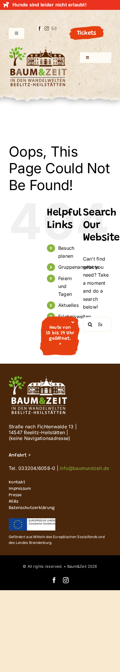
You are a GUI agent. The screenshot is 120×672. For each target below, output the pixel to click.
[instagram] (47, 28)
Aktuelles (68, 305)
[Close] (73, 322)
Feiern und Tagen (65, 286)
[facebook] (39, 28)
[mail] (54, 28)
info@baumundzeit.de (84, 468)
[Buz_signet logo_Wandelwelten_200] (38, 49)
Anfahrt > (19, 455)
